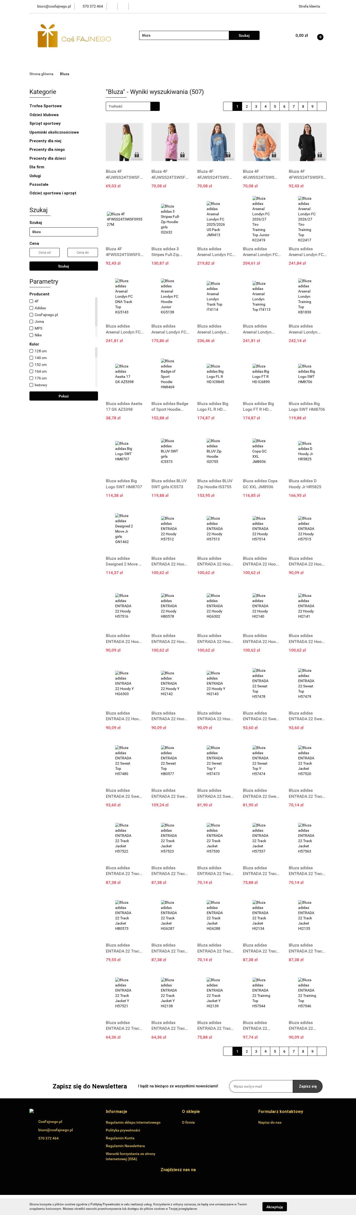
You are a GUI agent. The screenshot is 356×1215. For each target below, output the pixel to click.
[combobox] (133, 106)
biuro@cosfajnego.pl (55, 1130)
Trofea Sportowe (46, 106)
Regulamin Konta (120, 1138)
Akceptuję (274, 1207)
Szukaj (63, 266)
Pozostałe (39, 184)
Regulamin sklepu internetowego (133, 1122)
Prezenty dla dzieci (48, 158)
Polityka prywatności (123, 1130)
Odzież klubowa (44, 114)
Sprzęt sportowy (45, 123)
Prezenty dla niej (45, 141)
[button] (116, 1112)
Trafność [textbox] (115, 106)
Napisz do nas (269, 1122)
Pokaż (64, 396)
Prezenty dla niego (47, 149)
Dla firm (37, 167)
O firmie (188, 1122)
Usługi (35, 176)
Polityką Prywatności (105, 1204)
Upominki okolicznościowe (54, 132)
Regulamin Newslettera (125, 1146)
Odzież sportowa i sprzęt (53, 193)
